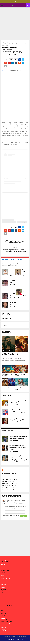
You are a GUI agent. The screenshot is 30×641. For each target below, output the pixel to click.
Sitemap (21, 639)
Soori (24, 289)
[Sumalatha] (5, 298)
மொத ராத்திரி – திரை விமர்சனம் (20, 375)
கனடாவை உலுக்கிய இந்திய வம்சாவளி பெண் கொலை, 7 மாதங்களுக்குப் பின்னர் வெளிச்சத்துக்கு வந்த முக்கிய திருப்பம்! (19, 457)
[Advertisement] (15, 24)
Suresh (24, 269)
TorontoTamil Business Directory (8, 600)
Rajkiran (12, 269)
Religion (3, 615)
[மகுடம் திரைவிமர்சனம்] (8, 382)
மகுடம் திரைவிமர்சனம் (7, 388)
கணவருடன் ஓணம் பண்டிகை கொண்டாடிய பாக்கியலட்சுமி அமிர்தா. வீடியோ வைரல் (15, 251)
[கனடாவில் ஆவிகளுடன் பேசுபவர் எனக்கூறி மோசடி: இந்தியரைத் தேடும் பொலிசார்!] (5, 450)
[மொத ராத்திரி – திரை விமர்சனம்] (21, 369)
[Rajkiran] (5, 274)
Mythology (3, 613)
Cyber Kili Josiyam (5, 561)
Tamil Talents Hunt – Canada (7, 605)
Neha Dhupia (13, 302)
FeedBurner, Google (14, 515)
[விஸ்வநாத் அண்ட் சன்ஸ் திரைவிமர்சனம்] (21, 382)
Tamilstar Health (5, 570)
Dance (2, 610)
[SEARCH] (26, 325)
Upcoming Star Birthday (10, 474)
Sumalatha (12, 293)
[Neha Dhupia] (5, 307)
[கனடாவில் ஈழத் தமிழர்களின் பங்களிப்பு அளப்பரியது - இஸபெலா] (5, 405)
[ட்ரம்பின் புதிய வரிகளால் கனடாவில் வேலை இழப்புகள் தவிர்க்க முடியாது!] (5, 415)
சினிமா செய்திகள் (14, 47)
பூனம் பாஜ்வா (24, 222)
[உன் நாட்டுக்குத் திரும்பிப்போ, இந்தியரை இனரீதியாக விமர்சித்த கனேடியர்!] (5, 441)
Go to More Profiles (7, 318)
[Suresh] (18, 274)
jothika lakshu (6, 56)
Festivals (3, 612)
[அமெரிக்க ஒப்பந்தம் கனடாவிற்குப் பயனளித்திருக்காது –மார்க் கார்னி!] (5, 424)
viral (19, 222)
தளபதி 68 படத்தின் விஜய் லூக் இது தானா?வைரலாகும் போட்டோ (15, 242)
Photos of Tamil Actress (6, 621)
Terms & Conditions (14, 639)
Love (2, 592)
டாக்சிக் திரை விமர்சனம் (10, 354)
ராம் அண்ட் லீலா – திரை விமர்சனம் (7, 375)
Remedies (3, 572)
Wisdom (3, 594)
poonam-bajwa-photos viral (9, 222)
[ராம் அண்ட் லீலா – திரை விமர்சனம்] (8, 369)
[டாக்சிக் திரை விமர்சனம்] (15, 344)
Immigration (3, 589)
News (4, 47)
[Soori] (19, 294)
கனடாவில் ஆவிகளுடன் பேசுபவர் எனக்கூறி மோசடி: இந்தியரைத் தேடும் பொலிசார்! (18, 447)
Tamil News (8, 47)
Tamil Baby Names (5, 620)
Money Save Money (5, 566)
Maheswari (12, 280)
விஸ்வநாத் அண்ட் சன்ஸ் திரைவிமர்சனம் (20, 388)
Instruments (3, 590)
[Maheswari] (5, 285)
